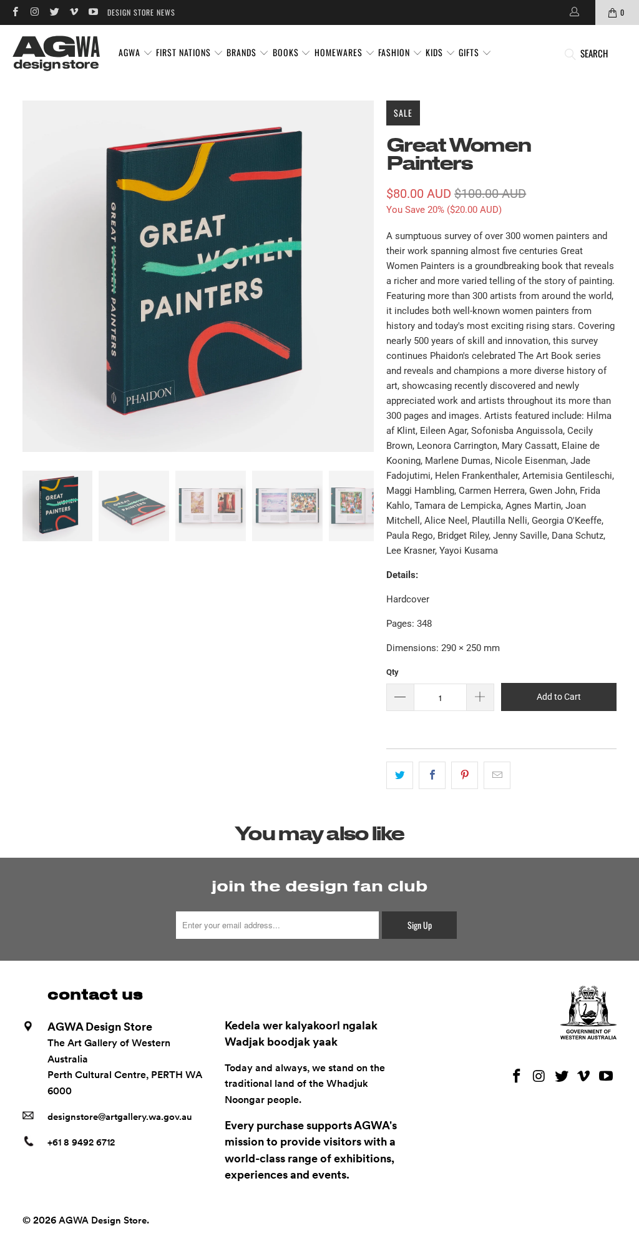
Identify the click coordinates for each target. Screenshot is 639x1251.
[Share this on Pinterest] (464, 775)
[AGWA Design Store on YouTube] (92, 12)
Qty (392, 672)
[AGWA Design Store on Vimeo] (73, 12)
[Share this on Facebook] (432, 775)
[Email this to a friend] (497, 775)
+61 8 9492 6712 (81, 1142)
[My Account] (573, 12)
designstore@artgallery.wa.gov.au (119, 1116)
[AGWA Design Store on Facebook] (14, 12)
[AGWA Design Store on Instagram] (34, 12)
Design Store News (141, 12)
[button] (136, 53)
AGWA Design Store (103, 1220)
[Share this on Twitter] (399, 775)
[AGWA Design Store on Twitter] (54, 12)
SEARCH (594, 53)
